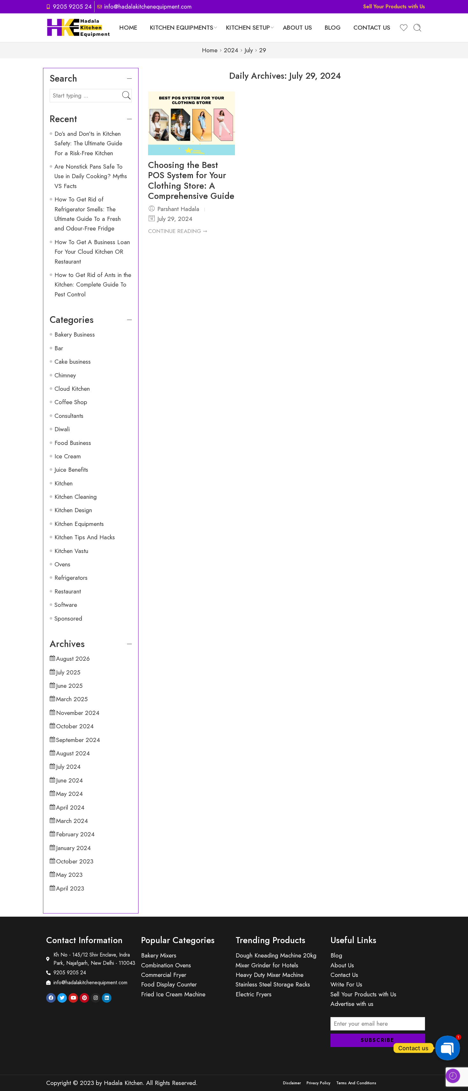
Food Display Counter (169, 984)
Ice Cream (67, 456)
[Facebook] (51, 998)
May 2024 (69, 793)
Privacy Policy (318, 1083)
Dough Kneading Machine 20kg (276, 955)
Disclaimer (292, 1083)
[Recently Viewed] (453, 1076)
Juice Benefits (71, 469)
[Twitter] (62, 998)
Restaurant (67, 591)
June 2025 (69, 685)
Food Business (72, 443)
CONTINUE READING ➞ (177, 231)
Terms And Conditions (356, 1083)
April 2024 (70, 807)
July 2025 (68, 672)
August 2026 (73, 658)
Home (128, 27)
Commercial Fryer (163, 975)
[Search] (417, 27)
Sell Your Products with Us (394, 6)
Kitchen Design (73, 510)
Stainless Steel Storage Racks (273, 984)
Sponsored (68, 618)
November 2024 (77, 713)
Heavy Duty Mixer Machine (269, 975)
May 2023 (69, 874)
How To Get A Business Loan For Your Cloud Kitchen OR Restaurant (92, 252)
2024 (231, 50)
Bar (58, 348)
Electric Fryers (254, 994)
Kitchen (63, 483)
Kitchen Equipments (181, 27)
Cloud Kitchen (72, 388)
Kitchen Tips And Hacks (84, 537)
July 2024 (68, 766)
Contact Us (371, 27)
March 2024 (72, 821)
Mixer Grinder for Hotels (267, 965)
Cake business (72, 361)
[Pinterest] (84, 998)
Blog (333, 27)
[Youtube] (73, 998)
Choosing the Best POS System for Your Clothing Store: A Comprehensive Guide (191, 180)
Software (65, 604)
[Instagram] (95, 998)
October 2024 (75, 726)
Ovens (62, 564)
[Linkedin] (106, 998)
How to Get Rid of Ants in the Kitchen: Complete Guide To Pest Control (92, 285)
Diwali (62, 429)
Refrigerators (71, 577)
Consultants (68, 415)
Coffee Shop (70, 402)
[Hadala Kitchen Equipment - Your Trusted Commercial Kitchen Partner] (78, 28)
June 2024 (69, 780)
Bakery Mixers (158, 955)
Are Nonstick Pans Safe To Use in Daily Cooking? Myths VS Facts (90, 176)
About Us (297, 27)
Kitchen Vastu (71, 551)
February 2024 (75, 834)
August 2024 (73, 753)
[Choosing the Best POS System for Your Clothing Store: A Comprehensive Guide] (191, 123)
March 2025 (72, 699)
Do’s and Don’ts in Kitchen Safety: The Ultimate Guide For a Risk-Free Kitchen (88, 143)
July (249, 50)
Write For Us (346, 984)
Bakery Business (74, 334)
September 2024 (78, 740)
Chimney (65, 375)
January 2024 (73, 848)
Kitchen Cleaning (75, 496)
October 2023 (74, 861)
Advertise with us (351, 1004)
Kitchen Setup (248, 27)
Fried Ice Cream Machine (173, 994)
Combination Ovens (166, 965)
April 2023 (70, 888)
